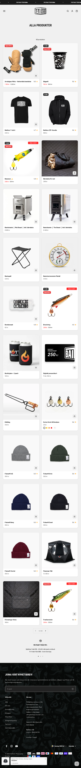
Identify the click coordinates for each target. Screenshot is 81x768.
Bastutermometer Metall (51, 276)
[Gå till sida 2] (45, 630)
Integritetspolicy (11, 720)
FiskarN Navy (9, 522)
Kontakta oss (9, 709)
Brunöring (46, 325)
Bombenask (9, 325)
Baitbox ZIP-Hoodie (50, 130)
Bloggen (8, 713)
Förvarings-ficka (10, 620)
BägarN (45, 81)
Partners (8, 724)
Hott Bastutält (10, 728)
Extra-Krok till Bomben (51, 422)
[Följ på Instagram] (11, 746)
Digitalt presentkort (50, 373)
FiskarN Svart (48, 522)
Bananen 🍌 (9, 179)
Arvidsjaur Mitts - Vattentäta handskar (18, 81)
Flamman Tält (47, 571)
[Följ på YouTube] (16, 746)
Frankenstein (48, 620)
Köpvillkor (8, 717)
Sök (6, 702)
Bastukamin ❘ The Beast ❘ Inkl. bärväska (57, 227)
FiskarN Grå (9, 474)
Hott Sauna (30, 725)
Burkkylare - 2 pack (11, 373)
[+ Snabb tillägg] (36, 76)
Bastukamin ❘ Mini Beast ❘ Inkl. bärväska (19, 227)
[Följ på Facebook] (6, 746)
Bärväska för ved (49, 179)
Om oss (7, 706)
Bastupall (8, 276)
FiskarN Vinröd (10, 571)
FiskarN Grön (47, 474)
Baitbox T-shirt (10, 130)
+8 (54, 427)
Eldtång (7, 422)
